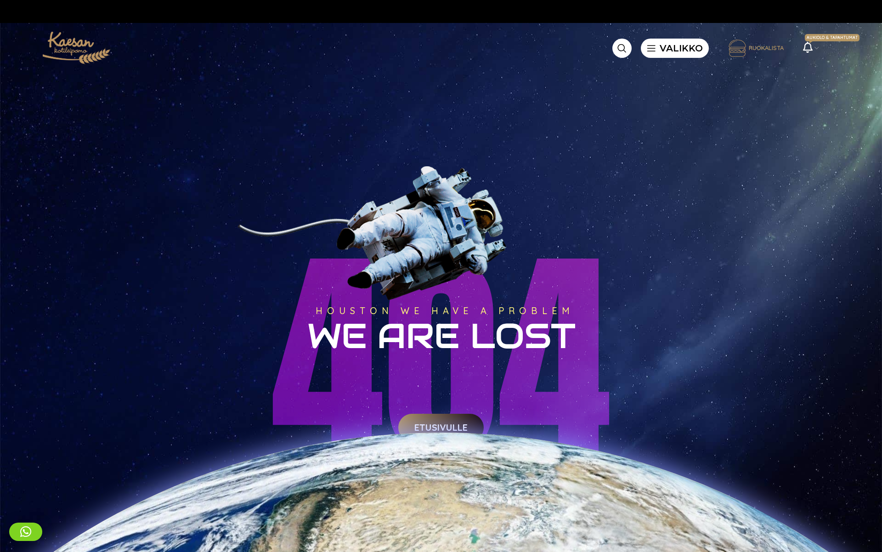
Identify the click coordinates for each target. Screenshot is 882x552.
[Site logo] (75, 47)
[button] (25, 532)
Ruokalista (766, 47)
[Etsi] (622, 48)
